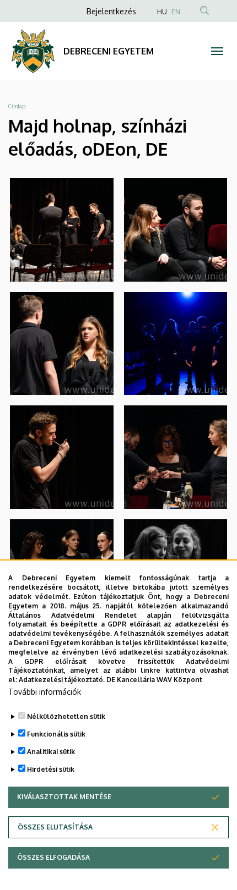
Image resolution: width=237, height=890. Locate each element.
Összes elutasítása (55, 827)
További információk (44, 691)
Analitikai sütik (51, 752)
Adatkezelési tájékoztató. (62, 679)
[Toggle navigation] (217, 51)
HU (162, 12)
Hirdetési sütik (50, 769)
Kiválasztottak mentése (64, 797)
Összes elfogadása (53, 857)
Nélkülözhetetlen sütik (66, 716)
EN (175, 12)
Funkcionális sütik (56, 734)
